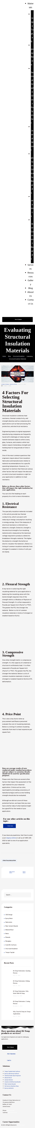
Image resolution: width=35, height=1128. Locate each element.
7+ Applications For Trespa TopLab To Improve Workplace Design (24, 872)
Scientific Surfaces (11, 945)
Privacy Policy (21, 1125)
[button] (17, 319)
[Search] (28, 894)
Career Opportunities (11, 1122)
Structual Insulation (9, 861)
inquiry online (11, 838)
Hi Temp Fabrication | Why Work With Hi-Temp (21, 992)
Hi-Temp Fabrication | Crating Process (21, 1002)
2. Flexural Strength (16, 584)
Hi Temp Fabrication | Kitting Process (21, 982)
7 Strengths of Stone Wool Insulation (10, 872)
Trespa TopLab (9, 952)
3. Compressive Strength (12, 653)
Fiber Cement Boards (11, 926)
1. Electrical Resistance (10, 505)
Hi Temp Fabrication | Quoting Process (21, 972)
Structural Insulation (9, 384)
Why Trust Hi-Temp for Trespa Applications (22, 1012)
